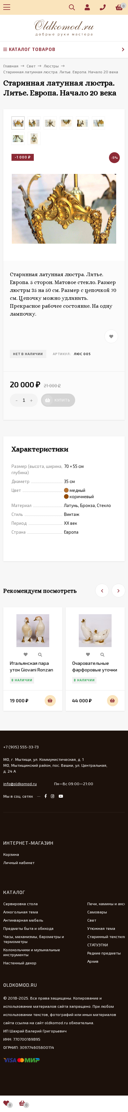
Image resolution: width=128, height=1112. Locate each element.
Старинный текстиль (106, 936)
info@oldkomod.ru (20, 783)
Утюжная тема (101, 928)
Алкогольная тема (20, 911)
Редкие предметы (104, 953)
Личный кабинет (18, 862)
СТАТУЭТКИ (97, 944)
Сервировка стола (20, 903)
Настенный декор (19, 962)
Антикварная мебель (23, 920)
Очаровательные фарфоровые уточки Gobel (94, 669)
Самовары (97, 911)
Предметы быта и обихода (28, 928)
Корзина (11, 854)
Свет (91, 920)
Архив (92, 961)
